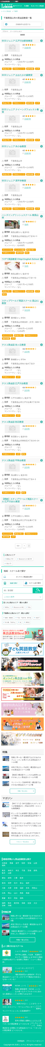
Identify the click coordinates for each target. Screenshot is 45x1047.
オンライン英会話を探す (24, 577)
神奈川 (10, 870)
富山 (21, 883)
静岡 (9, 878)
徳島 (21, 898)
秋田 (23, 863)
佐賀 (29, 903)
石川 (15, 883)
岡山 (9, 893)
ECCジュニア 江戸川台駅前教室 (17, 40)
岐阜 (21, 878)
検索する (37, 592)
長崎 (23, 903)
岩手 (17, 863)
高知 (15, 898)
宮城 (29, 863)
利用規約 (21, 1041)
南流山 (7, 607)
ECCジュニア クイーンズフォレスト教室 (20, 110)
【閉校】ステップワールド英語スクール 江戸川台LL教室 (20, 500)
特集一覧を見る (22, 791)
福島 (3, 865)
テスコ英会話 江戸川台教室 (15, 383)
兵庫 (9, 888)
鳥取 (21, 893)
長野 (9, 883)
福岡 (3, 903)
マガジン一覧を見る (22, 842)
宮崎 (3, 905)
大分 (35, 903)
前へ (18, 546)
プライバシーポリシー (35, 1041)
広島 (3, 893)
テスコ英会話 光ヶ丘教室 (14, 344)
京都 (15, 888)
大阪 (3, 888)
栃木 (3, 873)
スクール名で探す (35, 583)
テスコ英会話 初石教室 (13, 422)
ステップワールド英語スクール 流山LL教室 (20, 301)
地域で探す (14, 583)
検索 (27, 6)
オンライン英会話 (38, 6)
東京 (3, 870)
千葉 (23, 870)
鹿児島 (16, 903)
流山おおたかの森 (19, 607)
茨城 (29, 870)
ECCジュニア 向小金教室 (14, 146)
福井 (27, 883)
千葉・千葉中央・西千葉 (24, 617)
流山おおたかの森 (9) (25, 559)
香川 (9, 898)
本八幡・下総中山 (10, 622)
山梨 (9, 873)
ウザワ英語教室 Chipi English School (20, 259)
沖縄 (9, 905)
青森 (11, 863)
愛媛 (3, 898)
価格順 (22, 35)
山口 (15, 893)
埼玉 (17, 870)
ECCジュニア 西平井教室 (14, 180)
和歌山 (34, 888)
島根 (27, 893)
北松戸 (37, 617)
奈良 (27, 888)
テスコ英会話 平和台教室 (14, 460)
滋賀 (21, 888)
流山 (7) (8, 563)
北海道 (4, 863)
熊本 (9, 903)
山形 (35, 863)
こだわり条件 (9, 597)
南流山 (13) (9, 559)
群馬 (35, 870)
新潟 (3, 883)
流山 (29, 607)
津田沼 (27, 622)
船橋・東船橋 (9, 617)
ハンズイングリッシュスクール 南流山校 (20, 216)
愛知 (3, 878)
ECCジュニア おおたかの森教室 (17, 75)
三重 (15, 878)
